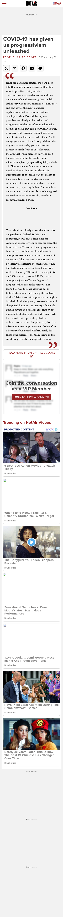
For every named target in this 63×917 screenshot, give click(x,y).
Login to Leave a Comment (31, 397)
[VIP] (57, 3)
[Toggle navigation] (4, 3)
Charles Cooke (20, 57)
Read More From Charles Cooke (31, 352)
